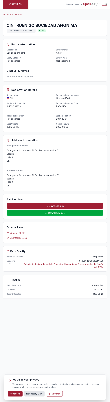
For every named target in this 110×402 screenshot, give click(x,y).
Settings (56, 393)
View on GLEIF (17, 233)
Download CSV (56, 206)
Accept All (15, 393)
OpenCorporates (18, 238)
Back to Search (14, 14)
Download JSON (56, 213)
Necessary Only (34, 393)
